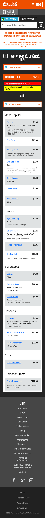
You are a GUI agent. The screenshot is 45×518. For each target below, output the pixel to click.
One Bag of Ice (13, 162)
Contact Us (22, 440)
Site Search (22, 444)
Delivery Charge (14, 363)
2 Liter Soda (12, 188)
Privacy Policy (22, 503)
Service (10, 122)
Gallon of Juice (13, 284)
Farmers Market (22, 435)
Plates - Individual (14, 245)
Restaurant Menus (22, 453)
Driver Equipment (14, 381)
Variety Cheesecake (15, 332)
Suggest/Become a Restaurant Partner (22, 466)
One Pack (11, 140)
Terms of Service (22, 498)
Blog (22, 431)
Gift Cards (22, 422)
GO (41, 25)
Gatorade (11, 274)
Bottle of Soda (13, 199)
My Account (22, 417)
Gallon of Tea (12, 297)
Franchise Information (22, 459)
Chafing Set (12, 254)
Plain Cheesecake (14, 343)
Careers (22, 472)
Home (22, 493)
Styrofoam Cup (13, 219)
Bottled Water (12, 178)
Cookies (10, 318)
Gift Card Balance (22, 449)
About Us (22, 408)
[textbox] (19, 25)
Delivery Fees (22, 426)
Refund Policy (23, 508)
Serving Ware (12, 149)
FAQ (22, 413)
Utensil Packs (12, 231)
